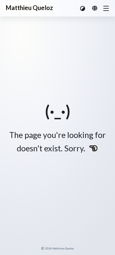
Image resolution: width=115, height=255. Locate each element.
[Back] (93, 148)
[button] (83, 8)
